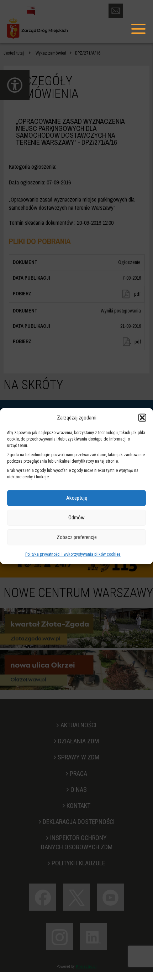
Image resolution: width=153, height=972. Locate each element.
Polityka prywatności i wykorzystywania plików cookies (73, 554)
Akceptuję (76, 498)
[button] (142, 417)
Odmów (76, 517)
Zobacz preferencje (77, 537)
